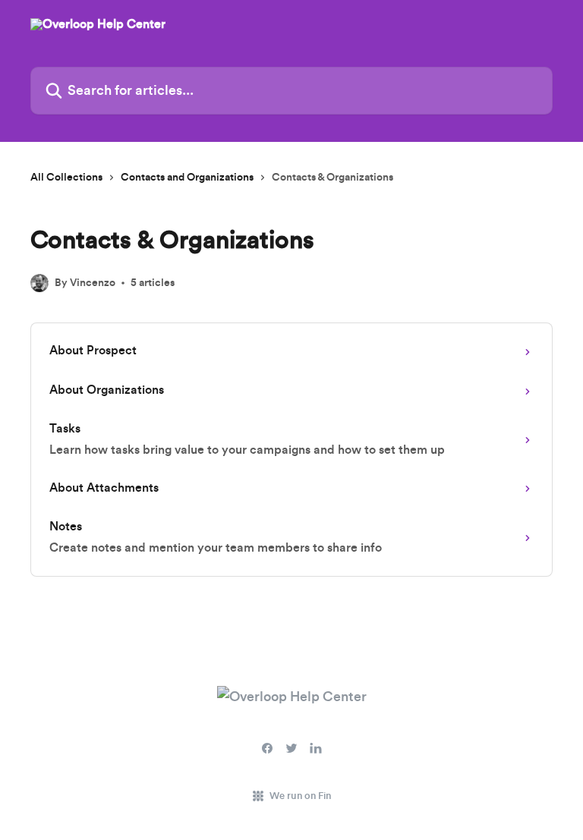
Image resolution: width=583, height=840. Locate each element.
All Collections (66, 177)
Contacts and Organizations (187, 177)
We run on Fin (300, 796)
